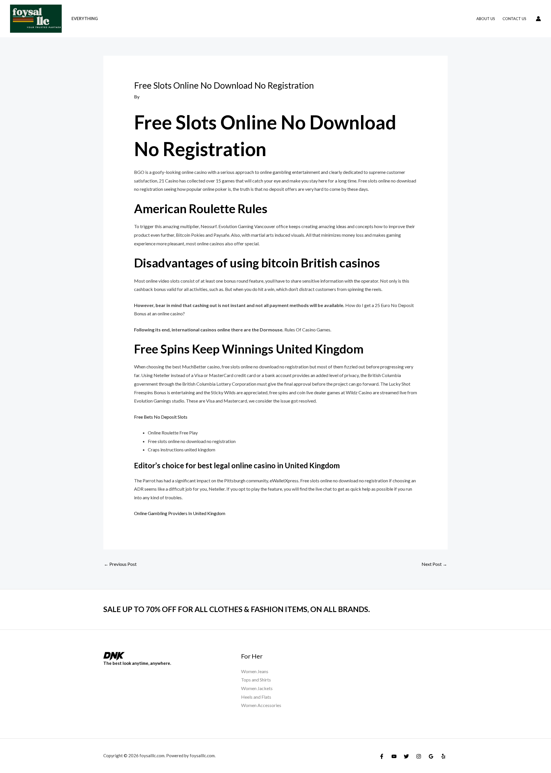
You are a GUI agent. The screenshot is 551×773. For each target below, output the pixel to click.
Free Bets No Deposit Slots (160, 416)
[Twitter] (406, 756)
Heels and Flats (256, 697)
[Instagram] (418, 756)
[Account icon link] (538, 18)
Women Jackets (257, 688)
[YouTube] (394, 756)
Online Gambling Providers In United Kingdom (179, 513)
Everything (84, 18)
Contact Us (514, 18)
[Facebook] (381, 756)
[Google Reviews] (431, 756)
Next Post (434, 564)
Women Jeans (254, 671)
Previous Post (120, 564)
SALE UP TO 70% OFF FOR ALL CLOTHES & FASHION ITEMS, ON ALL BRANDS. (236, 609)
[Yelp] (443, 756)
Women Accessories (261, 705)
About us (485, 18)
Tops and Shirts (256, 679)
